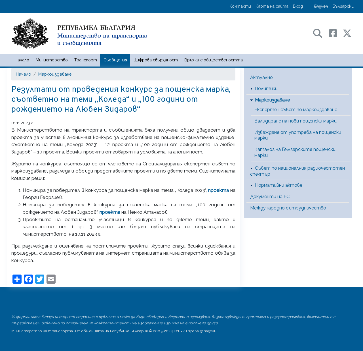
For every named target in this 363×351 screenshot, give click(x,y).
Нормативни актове (278, 185)
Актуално (261, 77)
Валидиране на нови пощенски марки (295, 121)
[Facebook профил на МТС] (336, 33)
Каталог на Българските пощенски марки (294, 152)
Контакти (240, 6)
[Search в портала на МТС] (320, 33)
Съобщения (115, 59)
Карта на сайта (272, 6)
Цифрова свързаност (156, 59)
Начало (22, 59)
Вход (298, 6)
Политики (266, 88)
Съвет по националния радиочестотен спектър (297, 171)
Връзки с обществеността (213, 59)
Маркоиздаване (54, 74)
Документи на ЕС (270, 196)
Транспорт (85, 59)
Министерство (52, 59)
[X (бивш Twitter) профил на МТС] (347, 33)
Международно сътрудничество (288, 208)
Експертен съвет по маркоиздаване (295, 109)
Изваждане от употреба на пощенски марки (297, 135)
